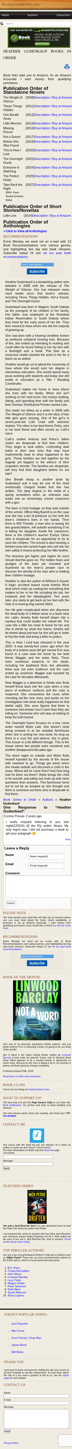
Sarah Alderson (17, 1292)
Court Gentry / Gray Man (26, 1337)
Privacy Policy (11, 1443)
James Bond (18, 1344)
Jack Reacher (19, 1323)
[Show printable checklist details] (67, 67)
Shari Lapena (16, 1295)
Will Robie (17, 1352)
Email (9, 864)
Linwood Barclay (18, 1277)
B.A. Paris (14, 1267)
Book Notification (12, 1105)
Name (9, 855)
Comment (12, 873)
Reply (67, 839)
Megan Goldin (16, 1283)
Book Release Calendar (16, 22)
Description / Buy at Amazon (51, 215)
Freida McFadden (18, 1270)
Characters (63, 15)
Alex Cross (17, 1330)
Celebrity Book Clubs (38, 1089)
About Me (49, 1150)
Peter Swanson (17, 1286)
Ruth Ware (14, 1289)
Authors (33, 15)
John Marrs (15, 1273)
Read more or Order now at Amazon (22, 1076)
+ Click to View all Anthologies (25, 231)
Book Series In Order (19, 799)
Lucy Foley (14, 1280)
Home (5, 15)
